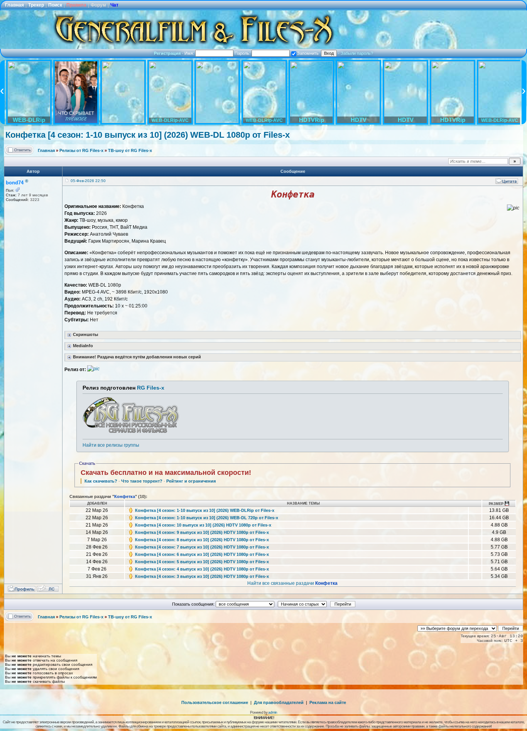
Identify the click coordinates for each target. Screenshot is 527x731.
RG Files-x (150, 388)
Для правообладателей (279, 702)
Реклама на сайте (327, 702)
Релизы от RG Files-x (81, 150)
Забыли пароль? (357, 53)
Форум (98, 5)
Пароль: (243, 53)
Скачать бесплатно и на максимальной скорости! (166, 472)
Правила (76, 5)
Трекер (36, 5)
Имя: (189, 53)
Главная (14, 5)
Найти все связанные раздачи (292, 583)
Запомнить (308, 53)
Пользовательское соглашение (214, 702)
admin (272, 712)
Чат (114, 5)
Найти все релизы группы (111, 445)
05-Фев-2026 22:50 (88, 181)
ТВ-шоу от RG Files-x (130, 150)
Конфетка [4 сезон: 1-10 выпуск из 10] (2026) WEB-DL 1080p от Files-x (147, 135)
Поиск (55, 5)
